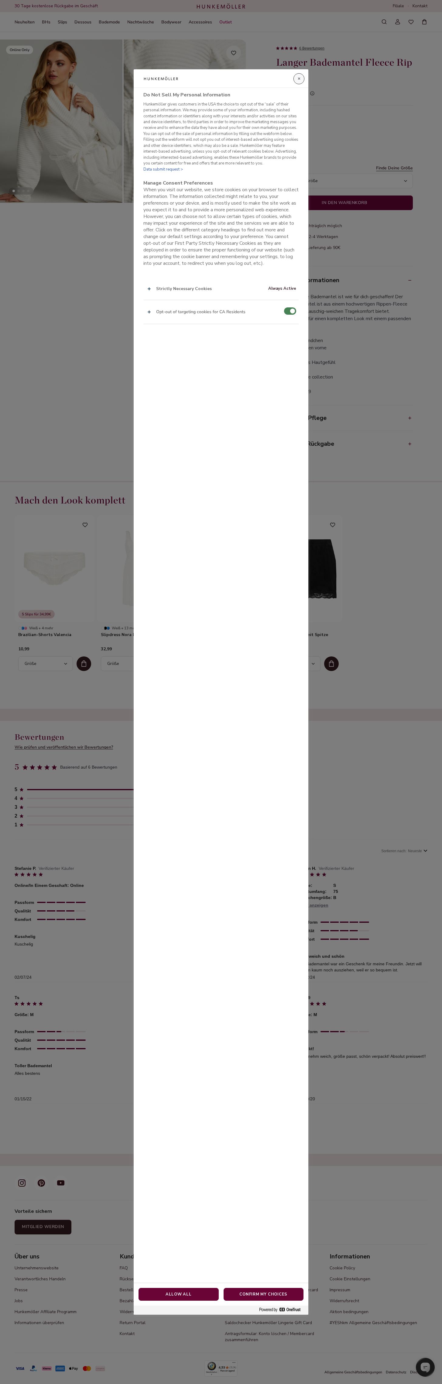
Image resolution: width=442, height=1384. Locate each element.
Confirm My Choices (263, 1294)
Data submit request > (163, 169)
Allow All (179, 1294)
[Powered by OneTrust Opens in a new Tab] (282, 1310)
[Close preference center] (299, 79)
